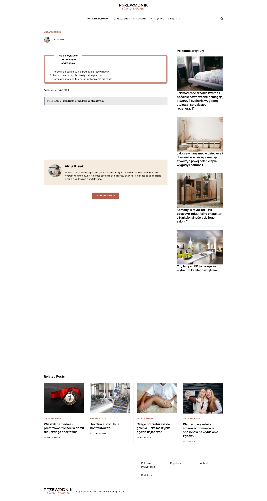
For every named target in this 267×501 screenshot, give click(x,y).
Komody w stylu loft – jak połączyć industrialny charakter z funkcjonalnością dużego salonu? (199, 215)
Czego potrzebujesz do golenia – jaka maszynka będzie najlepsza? (153, 428)
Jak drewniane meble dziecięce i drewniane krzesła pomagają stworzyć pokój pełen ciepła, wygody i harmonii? (200, 159)
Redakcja (146, 475)
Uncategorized (52, 32)
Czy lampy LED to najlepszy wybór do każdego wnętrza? (197, 268)
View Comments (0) (106, 196)
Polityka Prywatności (148, 465)
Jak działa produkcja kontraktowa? (104, 426)
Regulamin (176, 463)
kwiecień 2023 (62, 90)
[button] (221, 18)
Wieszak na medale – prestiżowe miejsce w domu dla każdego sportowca (64, 428)
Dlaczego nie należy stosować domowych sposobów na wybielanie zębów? (200, 430)
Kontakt (203, 463)
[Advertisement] (105, 129)
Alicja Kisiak (57, 40)
